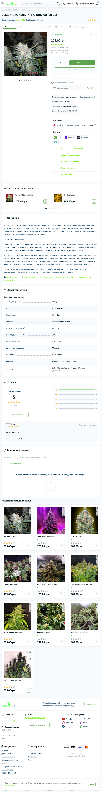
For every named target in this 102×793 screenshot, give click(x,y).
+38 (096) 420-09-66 (9, 721)
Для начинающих (8, 754)
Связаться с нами (35, 754)
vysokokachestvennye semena (62, 277)
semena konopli (13, 277)
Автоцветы (5, 750)
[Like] (19, 439)
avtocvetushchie (83, 277)
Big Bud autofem (28, 277)
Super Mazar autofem (79, 632)
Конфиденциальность (70, 162)
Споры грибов (7, 770)
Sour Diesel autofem (45, 536)
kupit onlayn (42, 277)
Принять (90, 784)
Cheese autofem (10, 584)
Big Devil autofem (71, 195)
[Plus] (65, 63)
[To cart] (45, 201)
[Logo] (12, 3)
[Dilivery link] (95, 125)
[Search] (58, 3)
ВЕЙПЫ (4, 763)
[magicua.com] (16, 705)
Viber (85, 722)
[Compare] (30, 515)
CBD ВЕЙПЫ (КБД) (9, 773)
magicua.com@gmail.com (35, 718)
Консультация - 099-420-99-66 (73, 149)
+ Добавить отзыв (16, 414)
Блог (30, 750)
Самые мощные (8, 757)
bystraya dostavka (11, 280)
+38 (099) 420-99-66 (9, 718)
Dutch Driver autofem (12, 681)
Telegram (87, 719)
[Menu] (2, 3)
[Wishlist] (30, 511)
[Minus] (56, 63)
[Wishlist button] (91, 34)
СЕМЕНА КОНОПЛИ (12, 10)
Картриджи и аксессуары (11, 767)
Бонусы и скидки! (68, 174)
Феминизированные (9, 760)
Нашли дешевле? (57, 44)
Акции (30, 760)
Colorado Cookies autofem (47, 584)
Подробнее (9, 786)
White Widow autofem (24, 195)
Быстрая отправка (68, 168)
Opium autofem (43, 632)
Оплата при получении (70, 155)
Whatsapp (87, 726)
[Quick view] (30, 508)
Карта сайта (32, 757)
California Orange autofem (81, 584)
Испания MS (20, 20)
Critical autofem (77, 536)
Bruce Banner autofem (13, 632)
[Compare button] (96, 34)
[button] (19, 80)
